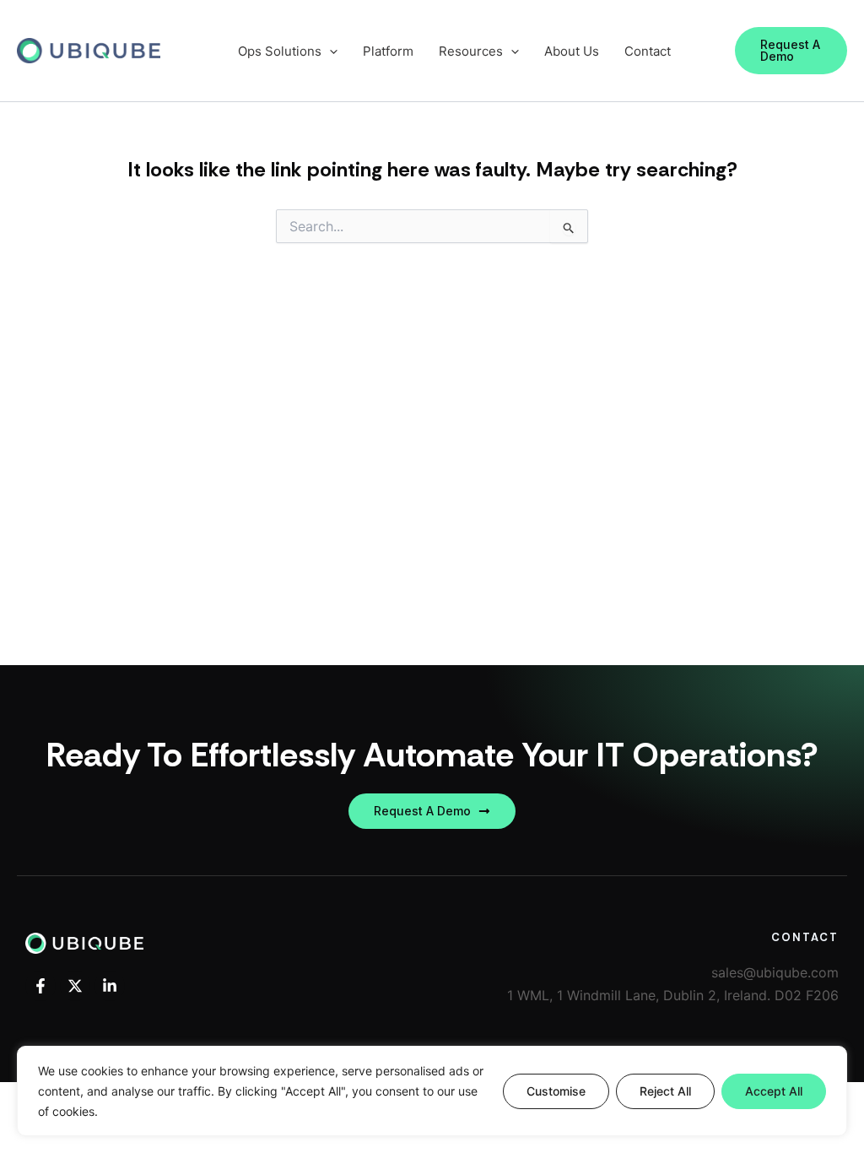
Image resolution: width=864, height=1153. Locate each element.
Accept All (773, 1091)
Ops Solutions (279, 51)
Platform (388, 51)
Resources (471, 51)
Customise (556, 1091)
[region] (432, 1091)
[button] (791, 50)
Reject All (665, 1091)
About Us (571, 51)
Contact (647, 51)
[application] (329, 51)
